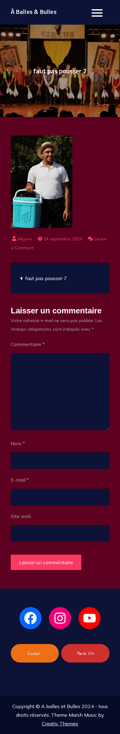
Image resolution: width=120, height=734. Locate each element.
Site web (21, 516)
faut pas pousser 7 (46, 278)
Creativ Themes (60, 723)
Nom (18, 443)
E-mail (20, 480)
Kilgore (25, 239)
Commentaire (28, 344)
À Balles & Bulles (34, 11)
